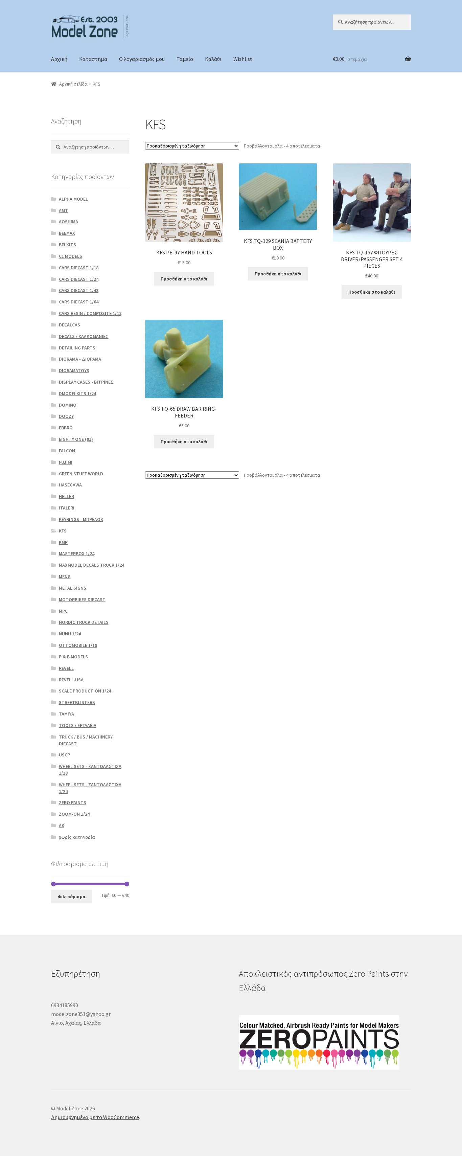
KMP (63, 542)
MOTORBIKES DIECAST (82, 599)
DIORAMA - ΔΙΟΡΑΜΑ (80, 359)
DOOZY (66, 416)
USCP (64, 755)
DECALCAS (69, 325)
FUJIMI (65, 462)
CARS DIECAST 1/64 (78, 302)
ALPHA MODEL (73, 199)
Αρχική (59, 58)
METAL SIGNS (72, 588)
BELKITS (67, 245)
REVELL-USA (71, 680)
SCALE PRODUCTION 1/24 (85, 691)
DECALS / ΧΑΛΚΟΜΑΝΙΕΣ (84, 336)
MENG (65, 576)
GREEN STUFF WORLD (81, 474)
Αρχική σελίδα (73, 84)
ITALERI (66, 508)
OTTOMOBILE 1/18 (78, 645)
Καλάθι (213, 58)
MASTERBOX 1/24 (76, 553)
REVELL (66, 668)
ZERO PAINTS (72, 802)
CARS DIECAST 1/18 (78, 268)
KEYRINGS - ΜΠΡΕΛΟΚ (81, 519)
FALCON (67, 451)
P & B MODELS (73, 657)
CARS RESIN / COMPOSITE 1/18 (90, 313)
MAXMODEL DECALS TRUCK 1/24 (91, 565)
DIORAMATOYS (74, 370)
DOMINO (67, 405)
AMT (63, 210)
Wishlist (242, 58)
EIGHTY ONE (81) (76, 439)
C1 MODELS (70, 256)
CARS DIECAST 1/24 (78, 279)
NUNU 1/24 (70, 634)
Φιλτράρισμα (71, 896)
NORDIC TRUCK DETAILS (84, 622)
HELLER (66, 496)
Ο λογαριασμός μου (142, 58)
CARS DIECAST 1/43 (78, 290)
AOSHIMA (68, 222)
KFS (63, 531)
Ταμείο (185, 58)
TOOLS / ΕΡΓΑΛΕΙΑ (77, 725)
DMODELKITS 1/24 (77, 393)
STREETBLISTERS (77, 702)
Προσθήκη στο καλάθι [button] (184, 279)
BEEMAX (67, 233)
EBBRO (66, 428)
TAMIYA (66, 714)
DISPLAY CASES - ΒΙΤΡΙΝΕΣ (86, 382)
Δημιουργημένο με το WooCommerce (95, 1117)
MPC (63, 611)
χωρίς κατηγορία (77, 837)
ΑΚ (61, 825)
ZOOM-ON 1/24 (74, 814)
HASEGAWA (70, 485)
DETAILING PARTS (77, 348)
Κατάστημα (93, 58)
